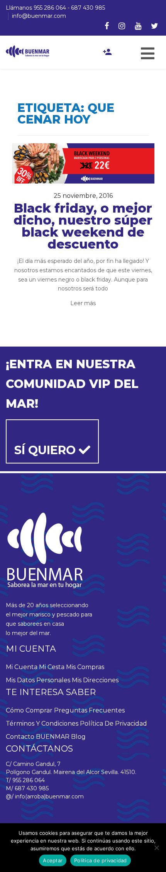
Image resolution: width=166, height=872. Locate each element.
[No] (156, 847)
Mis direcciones (95, 680)
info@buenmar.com (39, 15)
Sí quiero (46, 450)
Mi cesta (51, 667)
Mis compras (85, 667)
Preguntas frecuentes (89, 710)
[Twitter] (154, 26)
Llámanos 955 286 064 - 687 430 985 (55, 7)
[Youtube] (138, 26)
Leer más (83, 303)
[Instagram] (122, 26)
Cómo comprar (29, 710)
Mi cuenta (21, 667)
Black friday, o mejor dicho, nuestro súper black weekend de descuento (83, 226)
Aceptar (53, 860)
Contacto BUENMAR (37, 736)
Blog (78, 736)
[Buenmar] (27, 51)
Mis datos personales (38, 680)
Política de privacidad (113, 723)
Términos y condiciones (42, 723)
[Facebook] (107, 26)
